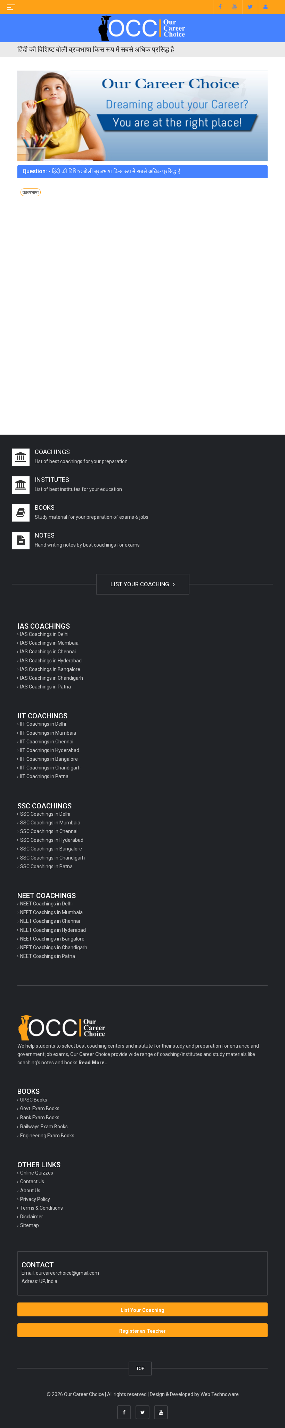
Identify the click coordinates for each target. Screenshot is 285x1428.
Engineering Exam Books (47, 1135)
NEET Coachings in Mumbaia (51, 912)
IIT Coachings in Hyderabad (49, 750)
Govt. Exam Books (39, 1108)
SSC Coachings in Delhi (45, 814)
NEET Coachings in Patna (47, 956)
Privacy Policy (35, 1199)
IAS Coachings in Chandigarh (51, 678)
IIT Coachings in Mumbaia (48, 733)
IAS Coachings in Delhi (44, 634)
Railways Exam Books (44, 1126)
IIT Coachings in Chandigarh (50, 768)
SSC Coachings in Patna (46, 866)
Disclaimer (31, 1216)
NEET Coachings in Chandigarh (53, 947)
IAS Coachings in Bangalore (50, 669)
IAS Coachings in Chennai (48, 651)
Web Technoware (220, 1394)
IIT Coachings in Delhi (43, 724)
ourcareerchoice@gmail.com (67, 1273)
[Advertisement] (142, 264)
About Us (30, 1190)
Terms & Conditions (41, 1208)
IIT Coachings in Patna (44, 776)
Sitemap (29, 1225)
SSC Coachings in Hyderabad (51, 840)
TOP (140, 1368)
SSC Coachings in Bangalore (51, 849)
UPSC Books (33, 1100)
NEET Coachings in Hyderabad (53, 930)
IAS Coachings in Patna (45, 686)
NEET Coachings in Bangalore (52, 939)
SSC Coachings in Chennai (49, 831)
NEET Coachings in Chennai (50, 921)
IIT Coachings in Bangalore (49, 759)
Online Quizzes (36, 1173)
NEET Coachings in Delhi (46, 903)
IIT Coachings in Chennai (46, 741)
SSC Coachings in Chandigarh (52, 858)
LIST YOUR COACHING (141, 584)
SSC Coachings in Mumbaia (50, 822)
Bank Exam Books (39, 1117)
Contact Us (32, 1181)
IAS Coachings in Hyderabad (51, 660)
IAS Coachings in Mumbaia (49, 643)
